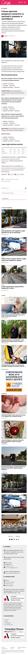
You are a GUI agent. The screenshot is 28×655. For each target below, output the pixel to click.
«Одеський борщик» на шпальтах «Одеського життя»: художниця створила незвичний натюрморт (12, 441)
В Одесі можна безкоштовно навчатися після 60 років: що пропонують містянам (13, 315)
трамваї (16, 179)
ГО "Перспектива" (9, 624)
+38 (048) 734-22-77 (9, 566)
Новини (5, 8)
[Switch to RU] (25, 2)
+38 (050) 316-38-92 (9, 584)
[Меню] (22, 2)
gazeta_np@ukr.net (9, 585)
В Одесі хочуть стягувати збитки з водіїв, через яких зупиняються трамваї (13, 259)
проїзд (13, 179)
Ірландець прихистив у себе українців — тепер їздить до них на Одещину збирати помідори (12, 340)
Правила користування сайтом (22, 648)
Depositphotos (8, 623)
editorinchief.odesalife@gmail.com (12, 573)
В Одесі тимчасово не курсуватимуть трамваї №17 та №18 (12, 287)
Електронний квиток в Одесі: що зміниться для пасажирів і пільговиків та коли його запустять (12, 365)
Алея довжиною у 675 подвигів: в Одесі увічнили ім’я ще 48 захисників (13, 231)
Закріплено (19, 2)
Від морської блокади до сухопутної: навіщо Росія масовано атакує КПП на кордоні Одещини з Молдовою (13, 468)
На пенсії (7, 619)
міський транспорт (8, 179)
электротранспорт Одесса (5, 181)
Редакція (6, 35)
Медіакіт (7, 580)
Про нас (10, 536)
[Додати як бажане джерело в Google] (21, 174)
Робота (6, 621)
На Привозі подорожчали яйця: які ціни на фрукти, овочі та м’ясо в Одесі (13, 529)
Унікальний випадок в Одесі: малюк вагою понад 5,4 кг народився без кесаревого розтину (13, 415)
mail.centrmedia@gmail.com (11, 567)
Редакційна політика (13, 648)
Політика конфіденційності (4, 648)
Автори (18, 536)
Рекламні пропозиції (9, 582)
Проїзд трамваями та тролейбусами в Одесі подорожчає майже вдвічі (12, 92)
